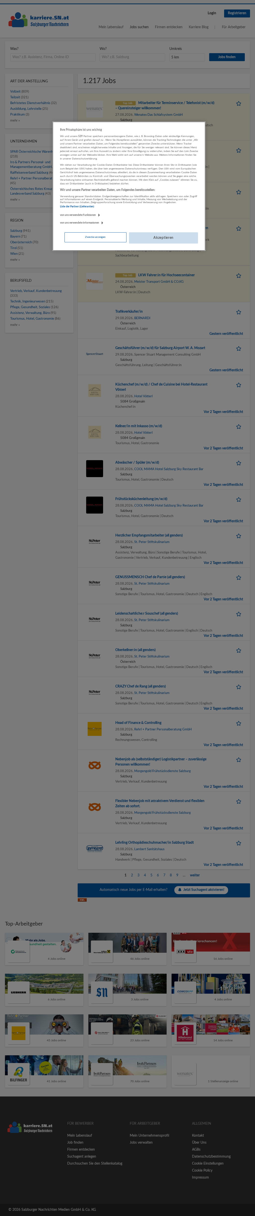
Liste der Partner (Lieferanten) (77, 206)
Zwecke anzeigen (95, 237)
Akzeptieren (163, 238)
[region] (129, 186)
